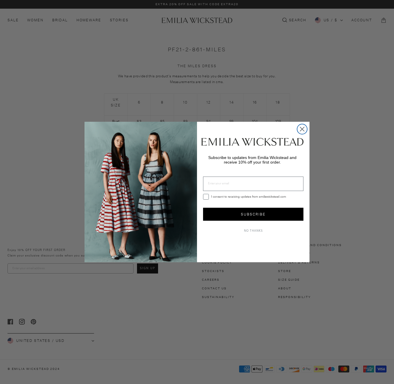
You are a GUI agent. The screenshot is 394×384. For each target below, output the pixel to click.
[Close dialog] (302, 129)
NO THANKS (253, 231)
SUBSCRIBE (253, 214)
